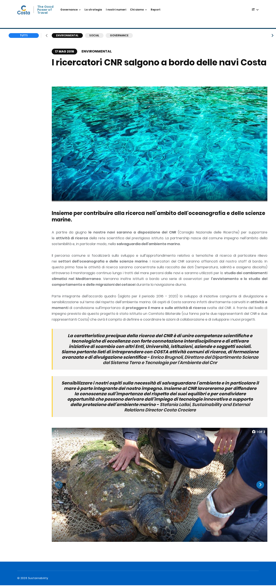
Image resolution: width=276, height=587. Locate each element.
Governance (69, 9)
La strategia (93, 9)
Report (155, 9)
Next (260, 485)
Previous (59, 485)
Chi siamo (137, 9)
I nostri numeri (116, 9)
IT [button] (253, 10)
